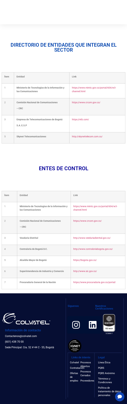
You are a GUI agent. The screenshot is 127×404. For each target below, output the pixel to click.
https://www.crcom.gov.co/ (86, 102)
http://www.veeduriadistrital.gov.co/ (92, 238)
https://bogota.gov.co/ (85, 260)
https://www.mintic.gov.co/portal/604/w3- (94, 87)
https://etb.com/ (80, 119)
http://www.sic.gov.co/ (85, 271)
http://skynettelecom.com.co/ (87, 136)
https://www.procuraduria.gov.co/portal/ (94, 282)
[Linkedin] (92, 325)
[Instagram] (76, 325)
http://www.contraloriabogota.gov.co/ (93, 249)
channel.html (78, 91)
